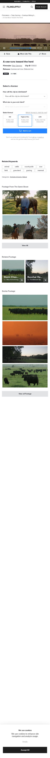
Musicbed (17, 1)
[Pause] (4, 48)
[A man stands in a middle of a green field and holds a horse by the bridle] (25, 202)
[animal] (7, 166)
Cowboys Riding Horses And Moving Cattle (28, 15)
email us (41, 137)
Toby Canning (15, 15)
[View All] (25, 245)
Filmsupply (26, 1)
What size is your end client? (17, 106)
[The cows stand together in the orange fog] (25, 333)
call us (34, 137)
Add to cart (27, 131)
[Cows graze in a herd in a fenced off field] (25, 354)
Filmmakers (5, 15)
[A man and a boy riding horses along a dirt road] (25, 227)
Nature (24, 177)
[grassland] (17, 170)
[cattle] (16, 166)
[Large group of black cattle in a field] (25, 375)
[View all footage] (25, 394)
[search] (32, 7)
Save (8, 54)
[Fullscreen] (46, 48)
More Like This (25, 54)
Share (44, 54)
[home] (15, 6)
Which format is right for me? (36, 113)
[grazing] (29, 170)
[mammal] (40, 170)
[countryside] (29, 166)
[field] (6, 170)
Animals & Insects (16, 177)
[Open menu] (3, 6)
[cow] (41, 166)
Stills (34, 1)
